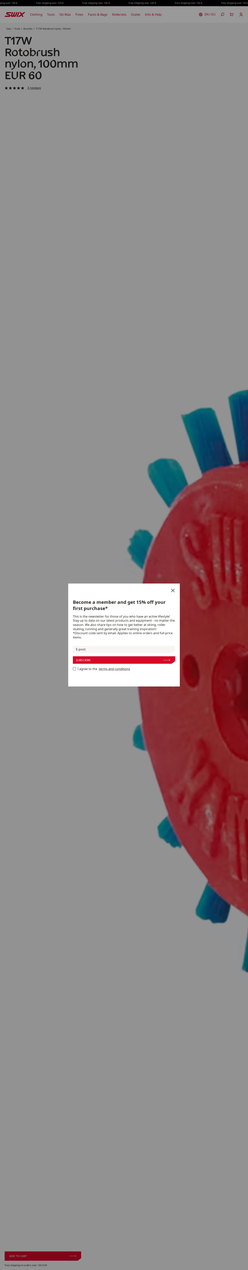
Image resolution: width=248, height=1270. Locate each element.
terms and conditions (114, 669)
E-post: (81, 649)
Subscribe (83, 660)
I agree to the (104, 669)
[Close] (173, 590)
